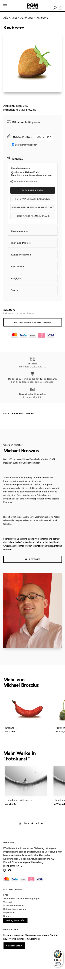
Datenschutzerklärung (14, 909)
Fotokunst (26, 17)
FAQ (5, 895)
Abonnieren (14, 946)
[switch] (58, 964)
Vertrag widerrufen (15, 920)
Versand (7, 902)
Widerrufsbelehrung (13, 905)
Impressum (9, 912)
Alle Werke (32, 559)
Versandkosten (27, 313)
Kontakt (7, 916)
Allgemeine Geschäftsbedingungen (21, 898)
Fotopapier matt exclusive (32, 199)
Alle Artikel (10, 17)
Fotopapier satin (32, 190)
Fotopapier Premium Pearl (33, 216)
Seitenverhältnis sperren (26, 145)
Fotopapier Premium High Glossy (33, 207)
